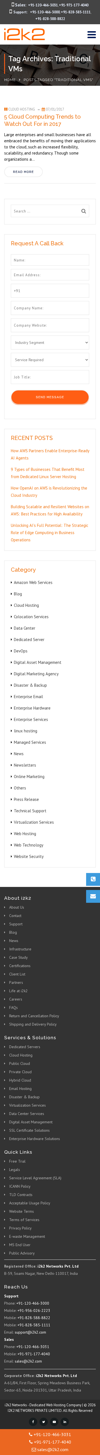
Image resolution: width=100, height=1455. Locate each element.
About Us (16, 907)
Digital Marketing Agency (36, 673)
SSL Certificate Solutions (29, 1130)
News (19, 753)
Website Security (29, 856)
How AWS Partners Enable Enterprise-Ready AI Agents (50, 454)
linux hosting (25, 730)
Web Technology (28, 845)
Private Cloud (20, 1071)
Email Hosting (20, 1088)
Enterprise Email (28, 696)
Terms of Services (24, 1219)
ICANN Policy (20, 1186)
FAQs (13, 1007)
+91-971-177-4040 (73, 5)
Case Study (18, 957)
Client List (17, 974)
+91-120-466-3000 (45, 12)
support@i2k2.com (30, 1332)
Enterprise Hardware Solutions (34, 1138)
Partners (16, 982)
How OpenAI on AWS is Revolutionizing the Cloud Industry (49, 491)
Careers (15, 999)
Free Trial (17, 1161)
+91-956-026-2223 (34, 1310)
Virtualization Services (34, 822)
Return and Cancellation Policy (34, 1015)
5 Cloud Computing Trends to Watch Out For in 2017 (42, 120)
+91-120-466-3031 (43, 5)
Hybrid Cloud (20, 1080)
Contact (15, 915)
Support (15, 923)
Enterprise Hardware (32, 708)
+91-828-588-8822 (50, 18)
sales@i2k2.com (28, 1361)
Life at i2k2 (18, 990)
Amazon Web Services (33, 582)
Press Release (26, 799)
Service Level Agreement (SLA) (35, 1177)
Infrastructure (20, 949)
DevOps (21, 651)
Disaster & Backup (30, 685)
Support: (20, 12)
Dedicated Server (29, 639)
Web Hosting (25, 833)
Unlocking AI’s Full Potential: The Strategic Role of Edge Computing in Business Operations (49, 532)
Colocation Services (31, 616)
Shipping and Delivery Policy (33, 1024)
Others (20, 788)
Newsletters (25, 765)
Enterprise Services (31, 719)
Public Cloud (19, 1063)
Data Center (24, 628)
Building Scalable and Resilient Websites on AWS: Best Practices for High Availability (50, 510)
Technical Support (30, 810)
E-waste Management (27, 1236)
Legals (14, 1169)
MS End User (20, 1244)
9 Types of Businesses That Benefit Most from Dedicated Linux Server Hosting (47, 473)
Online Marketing (29, 776)
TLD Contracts (20, 1194)
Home (10, 80)
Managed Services (30, 742)
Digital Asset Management (37, 662)
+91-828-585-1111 (76, 12)
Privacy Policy (20, 1228)
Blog (18, 593)
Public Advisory (22, 1253)
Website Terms (21, 1211)
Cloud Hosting (21, 109)
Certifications (20, 965)
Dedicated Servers (24, 1046)
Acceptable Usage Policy (29, 1202)
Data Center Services (26, 1113)
